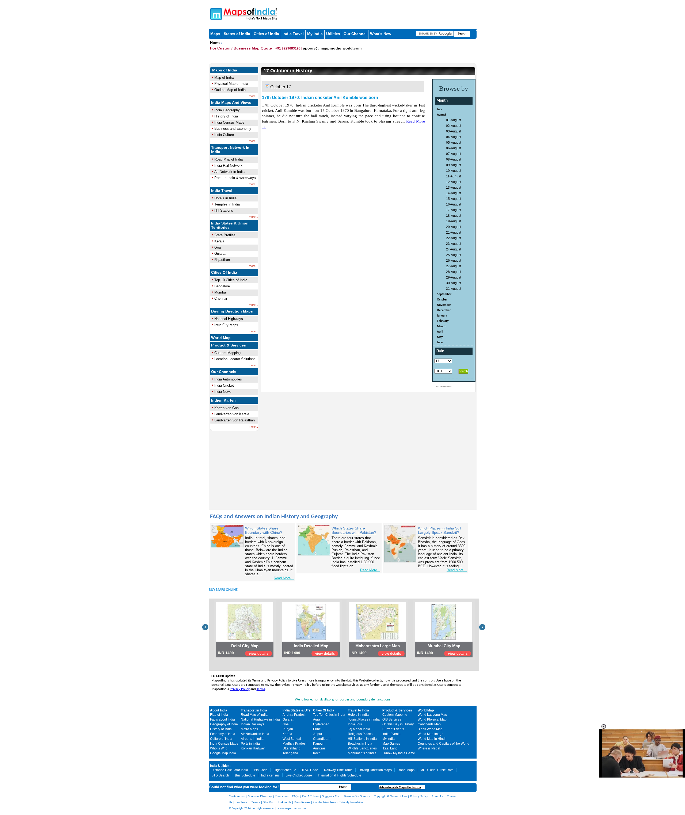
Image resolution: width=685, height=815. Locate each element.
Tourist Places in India (364, 719)
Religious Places (360, 734)
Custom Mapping (227, 353)
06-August (453, 148)
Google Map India (223, 753)
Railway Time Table (338, 770)
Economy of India (222, 734)
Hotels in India (225, 198)
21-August (453, 232)
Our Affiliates (310, 796)
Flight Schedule (284, 770)
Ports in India (250, 743)
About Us (437, 796)
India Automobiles (228, 379)
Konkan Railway (253, 748)
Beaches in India (360, 743)
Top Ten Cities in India (329, 715)
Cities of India (266, 34)
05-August (453, 142)
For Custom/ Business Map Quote (241, 48)
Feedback (241, 802)
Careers (255, 802)
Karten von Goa (226, 408)
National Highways (228, 319)
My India (315, 34)
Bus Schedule (245, 775)
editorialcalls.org (322, 699)
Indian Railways (252, 724)
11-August (453, 176)
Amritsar (319, 748)
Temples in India (227, 204)
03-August (453, 131)
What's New (380, 34)
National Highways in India (260, 719)
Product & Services (228, 345)
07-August (453, 154)
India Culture (224, 135)
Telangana (290, 753)
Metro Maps (249, 729)
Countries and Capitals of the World (443, 743)
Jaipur (317, 734)
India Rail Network (228, 165)
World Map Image (430, 734)
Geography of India (224, 724)
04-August (453, 137)
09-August (453, 165)
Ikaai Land (390, 748)
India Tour (355, 724)
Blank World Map (430, 729)
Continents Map (429, 724)
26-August (453, 260)
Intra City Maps (226, 325)
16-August (453, 204)
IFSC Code (310, 770)
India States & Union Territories (230, 225)
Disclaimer (281, 796)
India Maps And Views (231, 102)
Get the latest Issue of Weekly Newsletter (338, 802)
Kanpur (318, 743)
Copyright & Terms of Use (390, 796)
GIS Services (391, 719)
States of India (237, 34)
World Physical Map (432, 719)
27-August (453, 266)
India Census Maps (229, 122)
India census (270, 775)
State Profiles (224, 235)
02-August (453, 126)
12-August (453, 182)
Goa (217, 247)
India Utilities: (220, 766)
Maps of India (224, 70)
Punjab (288, 729)
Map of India (224, 77)
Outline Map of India (230, 90)
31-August (453, 289)
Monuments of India (362, 753)
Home (215, 42)
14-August (453, 193)
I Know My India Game (398, 753)
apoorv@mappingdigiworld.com (332, 48)
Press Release (302, 802)
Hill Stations (223, 210)
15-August (453, 199)
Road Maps (406, 770)
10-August (453, 171)
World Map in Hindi (432, 739)
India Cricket (224, 385)
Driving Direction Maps (232, 311)
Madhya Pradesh (295, 743)
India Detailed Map (311, 645)
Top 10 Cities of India (230, 280)
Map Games (391, 743)
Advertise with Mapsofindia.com (400, 787)
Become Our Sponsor (357, 796)
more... (253, 96)
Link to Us (284, 802)
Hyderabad (321, 724)
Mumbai (220, 292)
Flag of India (219, 715)
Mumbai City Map (444, 645)
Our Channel (355, 34)
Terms (261, 689)
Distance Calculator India (229, 770)
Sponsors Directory (260, 796)
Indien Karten (223, 400)
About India (218, 710)
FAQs (295, 796)
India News (222, 392)
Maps (215, 34)
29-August (453, 277)
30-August (453, 283)
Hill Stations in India (362, 739)
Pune (317, 729)
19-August (453, 221)
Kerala (219, 241)
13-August (453, 187)
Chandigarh (321, 739)
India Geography (227, 110)
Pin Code (261, 770)
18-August (453, 216)
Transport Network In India (230, 149)
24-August (453, 249)
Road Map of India (228, 159)
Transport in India (254, 710)
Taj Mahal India (359, 729)
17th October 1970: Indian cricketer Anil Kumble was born (320, 97)
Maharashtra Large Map (377, 645)
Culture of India (221, 739)
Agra (316, 719)
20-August (453, 227)
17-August (453, 210)
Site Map (268, 802)
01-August (453, 120)
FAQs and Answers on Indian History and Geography (274, 517)
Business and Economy (232, 129)
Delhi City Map (244, 645)
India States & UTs (296, 710)
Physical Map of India (231, 84)
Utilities (333, 34)
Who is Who (218, 748)
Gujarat (220, 254)
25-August (453, 255)
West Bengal (292, 739)
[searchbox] (435, 33)
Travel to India (358, 710)
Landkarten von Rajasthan (234, 420)
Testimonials (237, 796)
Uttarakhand (291, 748)
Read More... (284, 578)
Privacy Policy (240, 689)
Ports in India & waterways (235, 178)
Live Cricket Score (299, 775)
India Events (391, 734)
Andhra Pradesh (294, 715)
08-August (453, 159)
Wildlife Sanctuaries (362, 748)
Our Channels (223, 372)
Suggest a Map (331, 796)
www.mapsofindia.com (291, 808)
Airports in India (252, 739)
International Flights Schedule (339, 775)
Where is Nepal (429, 748)
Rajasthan (222, 260)
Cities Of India (224, 272)
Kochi (317, 753)
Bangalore (222, 286)
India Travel (293, 34)
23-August (453, 244)
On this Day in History (398, 724)
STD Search (220, 775)
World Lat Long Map (432, 715)
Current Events (393, 729)
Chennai (220, 298)
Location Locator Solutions (235, 359)
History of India (226, 116)
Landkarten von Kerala (231, 414)
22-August (453, 238)
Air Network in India (229, 172)
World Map (221, 338)
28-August (453, 272)
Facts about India (222, 719)
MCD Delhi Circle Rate (437, 770)
